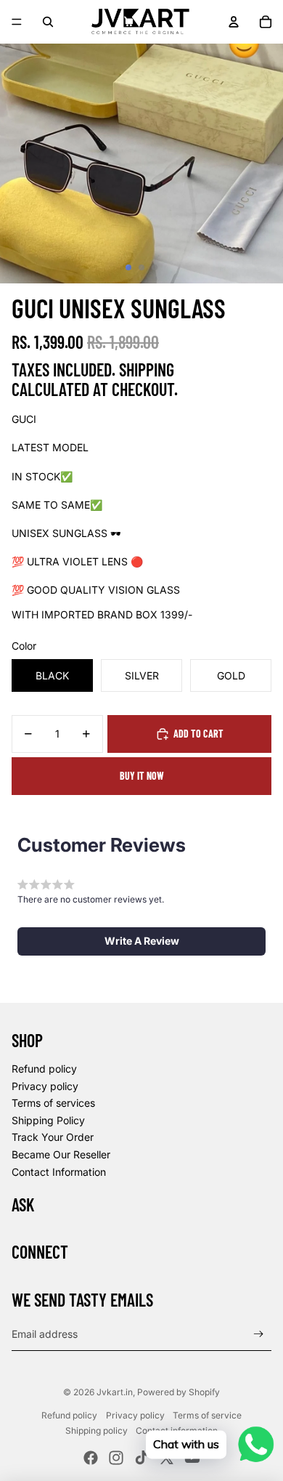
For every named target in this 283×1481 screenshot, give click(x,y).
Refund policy (44, 1068)
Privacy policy (45, 1086)
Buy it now (142, 776)
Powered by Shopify (178, 1392)
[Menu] (16, 22)
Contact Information (59, 1172)
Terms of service (207, 1415)
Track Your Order (53, 1137)
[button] (141, 941)
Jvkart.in (115, 1392)
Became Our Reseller (61, 1154)
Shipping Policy (48, 1120)
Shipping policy (96, 1430)
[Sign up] (258, 1334)
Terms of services (53, 1103)
